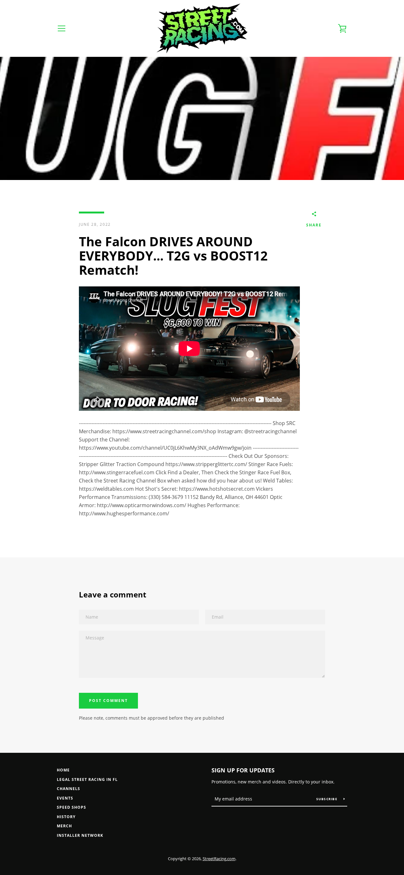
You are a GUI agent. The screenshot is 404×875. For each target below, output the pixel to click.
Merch (64, 826)
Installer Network (80, 835)
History (66, 816)
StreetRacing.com (219, 858)
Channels (68, 788)
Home (63, 770)
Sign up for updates (243, 770)
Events (65, 798)
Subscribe (327, 799)
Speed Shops (71, 807)
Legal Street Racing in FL (87, 779)
